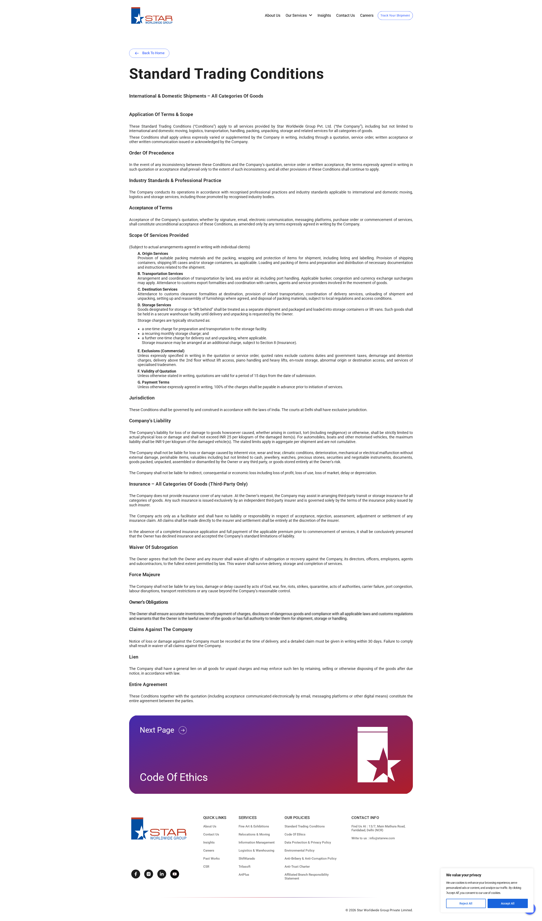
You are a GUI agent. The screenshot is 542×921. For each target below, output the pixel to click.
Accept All (507, 903)
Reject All (465, 903)
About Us (272, 15)
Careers (366, 15)
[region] (487, 890)
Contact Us (345, 15)
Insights (324, 15)
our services (296, 15)
